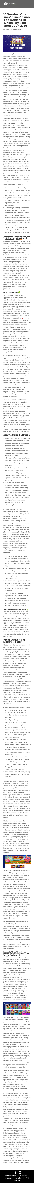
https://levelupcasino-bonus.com (15, 1063)
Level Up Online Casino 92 (12, 29)
